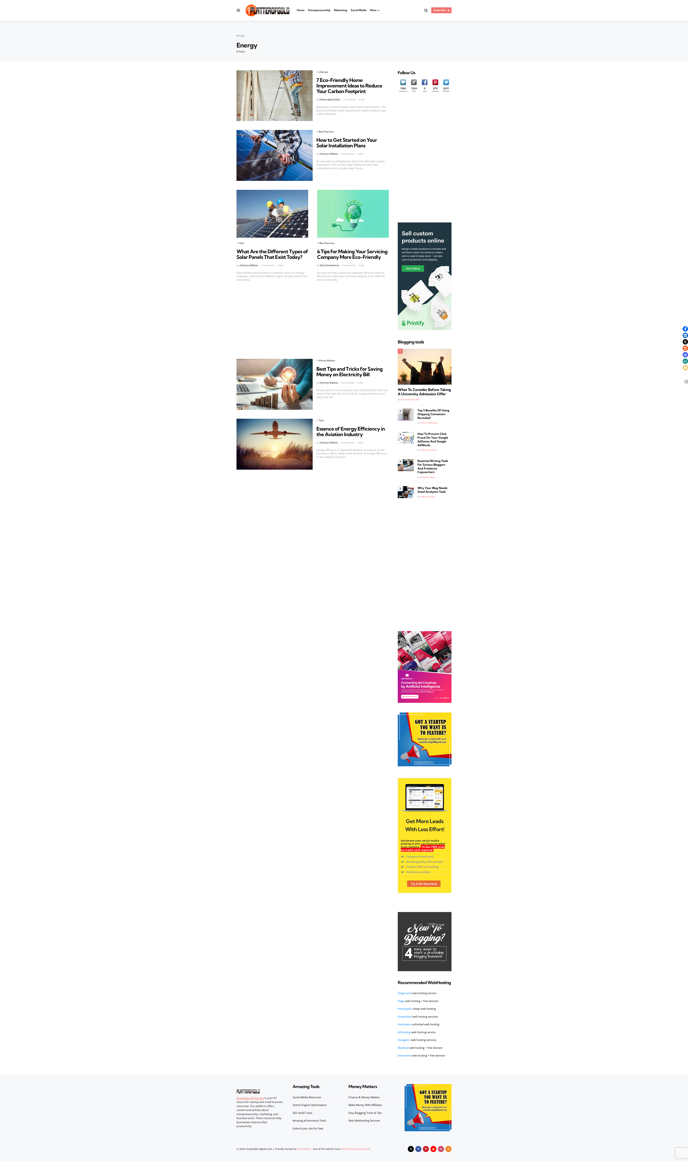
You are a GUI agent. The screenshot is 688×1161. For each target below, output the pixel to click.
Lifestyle (323, 71)
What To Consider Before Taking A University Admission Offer (424, 392)
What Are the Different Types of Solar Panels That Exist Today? (272, 254)
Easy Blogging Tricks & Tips (365, 1113)
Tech (241, 243)
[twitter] (411, 1149)
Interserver (304, 1149)
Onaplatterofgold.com (250, 1098)
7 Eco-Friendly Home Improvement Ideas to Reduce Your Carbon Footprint (349, 85)
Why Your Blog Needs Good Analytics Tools (432, 489)
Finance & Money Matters (364, 1097)
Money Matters (327, 360)
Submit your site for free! (308, 1128)
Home (301, 10)
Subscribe (439, 10)
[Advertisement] (312, 322)
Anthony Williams (328, 153)
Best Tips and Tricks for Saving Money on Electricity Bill (349, 371)
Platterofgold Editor (329, 99)
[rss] (448, 1149)
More (373, 10)
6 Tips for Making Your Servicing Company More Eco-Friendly (352, 254)
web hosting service (417, 993)
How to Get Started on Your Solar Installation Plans (346, 143)
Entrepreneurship (319, 10)
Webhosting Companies (355, 1149)
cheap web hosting (417, 1008)
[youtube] (433, 1149)
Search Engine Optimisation (310, 1105)
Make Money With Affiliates (365, 1105)
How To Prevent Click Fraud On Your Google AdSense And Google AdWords (432, 439)
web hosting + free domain (418, 1001)
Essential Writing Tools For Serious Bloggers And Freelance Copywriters (432, 466)
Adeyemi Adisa (427, 477)
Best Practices (326, 131)
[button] (685, 329)
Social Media (358, 10)
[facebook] (418, 1149)
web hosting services (418, 1016)
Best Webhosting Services (364, 1120)
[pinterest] (426, 1149)
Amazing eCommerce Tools (309, 1120)
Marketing (340, 10)
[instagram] (441, 1149)
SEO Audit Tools (302, 1113)
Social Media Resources (307, 1097)
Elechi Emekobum (329, 265)
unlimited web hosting (418, 1024)
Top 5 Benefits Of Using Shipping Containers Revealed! (433, 414)
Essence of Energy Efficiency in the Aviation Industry (350, 431)
